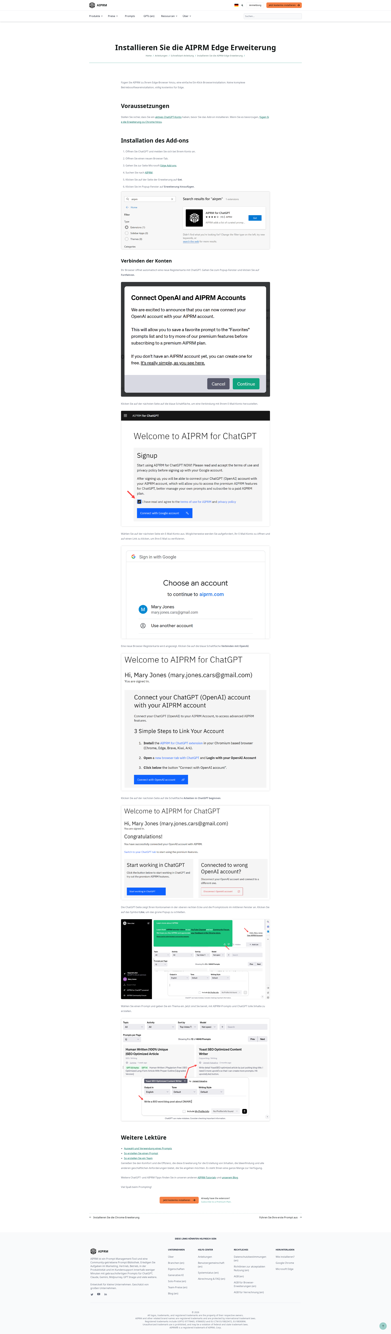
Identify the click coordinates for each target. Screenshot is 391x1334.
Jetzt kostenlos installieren (282, 5)
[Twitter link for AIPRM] (91, 1294)
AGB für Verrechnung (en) (249, 1292)
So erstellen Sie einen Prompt (141, 1153)
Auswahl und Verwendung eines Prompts (148, 1148)
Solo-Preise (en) (177, 1281)
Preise (111, 16)
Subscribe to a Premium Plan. (216, 1201)
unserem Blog (230, 1177)
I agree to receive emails (25, 57)
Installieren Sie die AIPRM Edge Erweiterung (220, 55)
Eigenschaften (176, 1269)
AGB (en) (239, 1276)
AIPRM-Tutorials (207, 1177)
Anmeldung (255, 5)
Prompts (130, 16)
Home (149, 55)
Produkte (94, 16)
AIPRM (149, 172)
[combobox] (273, 16)
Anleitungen (161, 55)
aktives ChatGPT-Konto (168, 117)
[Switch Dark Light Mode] (242, 5)
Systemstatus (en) (208, 1272)
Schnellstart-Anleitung (182, 55)
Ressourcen (168, 16)
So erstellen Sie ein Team (138, 1158)
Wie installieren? (285, 1256)
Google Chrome (285, 1263)
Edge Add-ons (168, 165)
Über (185, 16)
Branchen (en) (176, 1263)
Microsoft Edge (284, 1269)
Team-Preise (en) (177, 1287)
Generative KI (176, 1275)
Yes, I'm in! (31, 67)
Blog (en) (173, 1293)
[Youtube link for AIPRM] (99, 1295)
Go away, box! (48, 87)
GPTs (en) (149, 16)
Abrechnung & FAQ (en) (211, 1278)
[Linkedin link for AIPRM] (106, 1295)
